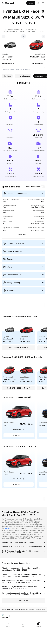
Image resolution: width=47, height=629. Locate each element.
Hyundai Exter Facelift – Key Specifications (18, 542)
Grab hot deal (18, 435)
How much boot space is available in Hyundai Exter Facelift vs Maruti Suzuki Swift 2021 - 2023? (21, 594)
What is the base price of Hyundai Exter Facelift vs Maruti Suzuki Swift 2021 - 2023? (21, 569)
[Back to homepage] (8, 3)
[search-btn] (38, 3)
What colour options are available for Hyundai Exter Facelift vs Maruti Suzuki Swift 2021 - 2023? (21, 575)
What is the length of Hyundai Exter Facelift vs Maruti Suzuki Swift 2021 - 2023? (19, 588)
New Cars (10, 609)
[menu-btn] (43, 3)
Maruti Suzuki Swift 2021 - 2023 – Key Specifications (22, 547)
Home (4, 609)
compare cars (20, 609)
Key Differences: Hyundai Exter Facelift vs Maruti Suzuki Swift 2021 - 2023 (20, 552)
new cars (8, 528)
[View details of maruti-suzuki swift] (18, 420)
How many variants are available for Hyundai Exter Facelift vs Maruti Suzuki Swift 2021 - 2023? (21, 581)
